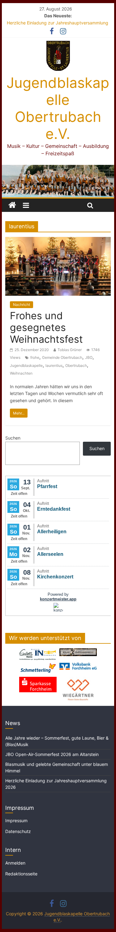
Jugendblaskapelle (26, 365)
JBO (88, 357)
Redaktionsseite (21, 873)
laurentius (53, 365)
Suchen (12, 437)
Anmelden (15, 862)
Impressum (16, 820)
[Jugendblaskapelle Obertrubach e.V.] (58, 168)
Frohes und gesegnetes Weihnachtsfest (46, 328)
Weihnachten (21, 373)
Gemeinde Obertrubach (62, 357)
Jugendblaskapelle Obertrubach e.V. (57, 108)
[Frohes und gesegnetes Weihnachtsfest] (58, 241)
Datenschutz (18, 831)
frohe (34, 357)
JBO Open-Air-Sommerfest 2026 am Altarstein (52, 754)
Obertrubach (76, 365)
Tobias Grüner (70, 349)
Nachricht (21, 304)
